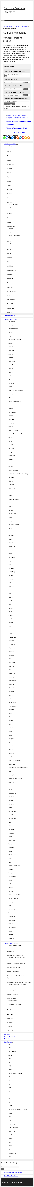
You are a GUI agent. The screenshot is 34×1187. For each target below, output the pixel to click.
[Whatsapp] (4, 137)
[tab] (17, 71)
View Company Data (18, 132)
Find (5, 76)
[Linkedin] (20, 137)
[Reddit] (17, 137)
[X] (15, 137)
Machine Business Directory (11, 26)
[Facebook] (7, 137)
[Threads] (9, 137)
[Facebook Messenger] (12, 137)
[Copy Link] (25, 137)
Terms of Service (17, 1182)
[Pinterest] (23, 137)
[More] (28, 137)
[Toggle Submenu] (17, 144)
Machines (25, 26)
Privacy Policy (5, 1182)
